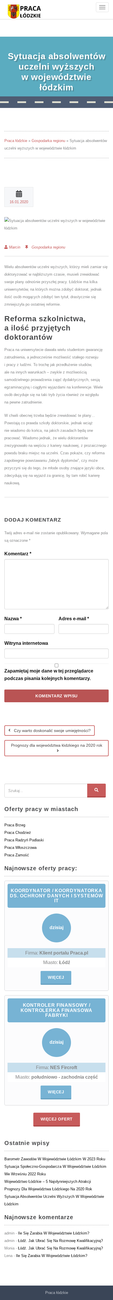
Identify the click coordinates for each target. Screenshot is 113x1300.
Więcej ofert (57, 1119)
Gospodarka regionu (48, 141)
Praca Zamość (16, 855)
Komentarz (17, 553)
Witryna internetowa (26, 643)
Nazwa (13, 618)
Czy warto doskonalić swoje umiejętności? (52, 730)
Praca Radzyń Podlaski (24, 840)
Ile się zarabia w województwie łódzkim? (53, 1233)
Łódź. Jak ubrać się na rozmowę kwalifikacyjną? (60, 1241)
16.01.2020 (19, 202)
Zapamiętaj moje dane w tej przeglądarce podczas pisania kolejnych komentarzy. (48, 674)
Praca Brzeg (14, 825)
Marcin (14, 247)
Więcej (56, 977)
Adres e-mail (74, 618)
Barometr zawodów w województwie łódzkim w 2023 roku (54, 1159)
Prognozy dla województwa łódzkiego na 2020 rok (56, 745)
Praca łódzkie (15, 141)
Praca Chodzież (17, 832)
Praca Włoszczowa (20, 847)
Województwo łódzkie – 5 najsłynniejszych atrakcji (47, 1181)
